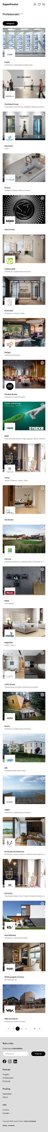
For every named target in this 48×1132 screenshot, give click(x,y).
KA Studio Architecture (14, 851)
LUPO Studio (9, 684)
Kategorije (10, 23)
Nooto (7, 726)
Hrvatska (11, 1125)
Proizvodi (6, 1081)
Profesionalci (8, 1078)
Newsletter (7, 1094)
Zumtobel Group (11, 104)
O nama (6, 1110)
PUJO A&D (8, 310)
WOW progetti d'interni (14, 977)
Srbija (5, 1125)
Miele (6, 600)
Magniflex (8, 642)
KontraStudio (10, 935)
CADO (7, 62)
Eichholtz (8, 893)
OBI (5, 768)
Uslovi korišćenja (30, 1121)
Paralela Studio (10, 394)
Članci (5, 1097)
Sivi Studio (9, 519)
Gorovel (7, 559)
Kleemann (8, 146)
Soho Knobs (9, 229)
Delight (7, 352)
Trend (6, 478)
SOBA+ (7, 810)
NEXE (6, 436)
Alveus (7, 187)
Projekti (6, 1074)
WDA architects (11, 1019)
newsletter (17, 1048)
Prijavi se (38, 1054)
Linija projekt (9, 269)
